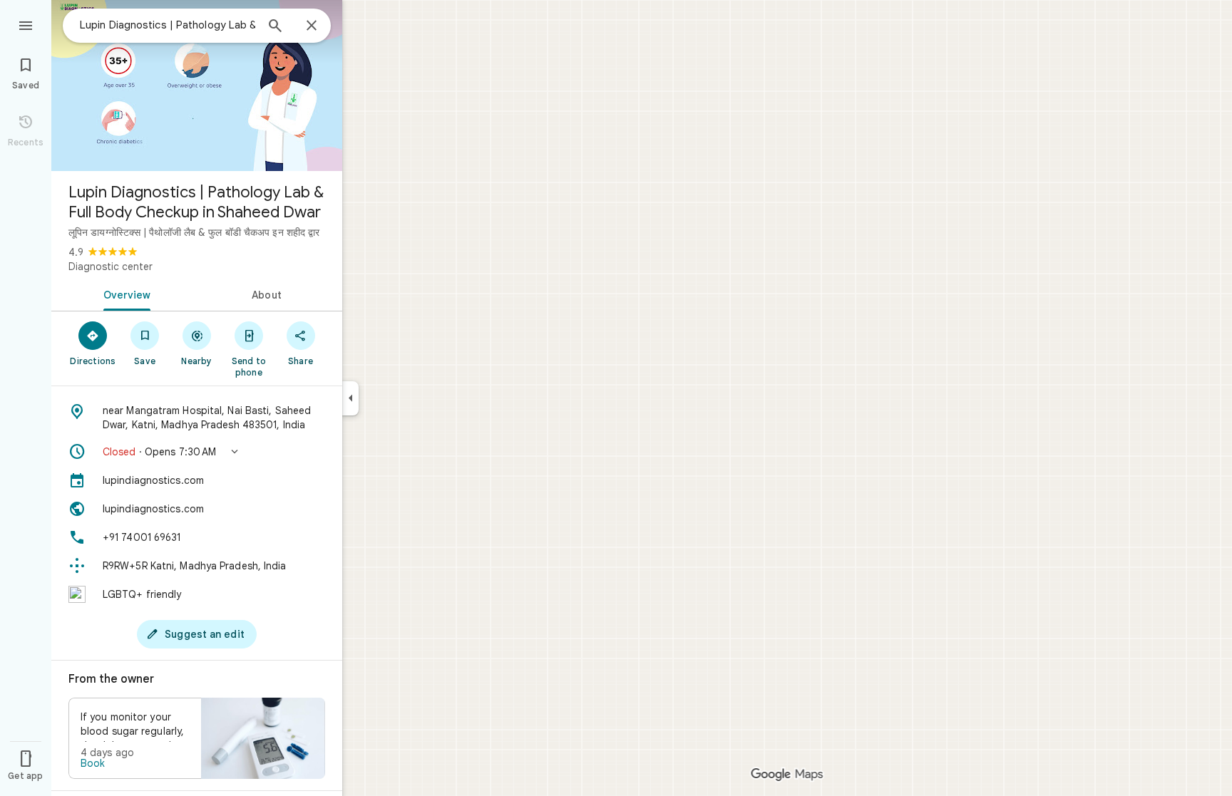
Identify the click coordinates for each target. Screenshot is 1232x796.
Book (93, 763)
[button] (196, 452)
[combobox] (167, 24)
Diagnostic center (110, 266)
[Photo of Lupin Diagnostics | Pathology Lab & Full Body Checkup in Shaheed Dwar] (196, 85)
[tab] (124, 293)
